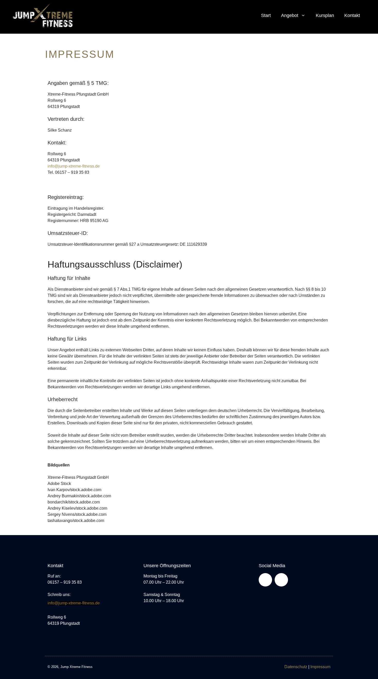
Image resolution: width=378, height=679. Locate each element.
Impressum (320, 667)
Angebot (289, 15)
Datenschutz (295, 667)
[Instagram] (281, 579)
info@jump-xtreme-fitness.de (74, 166)
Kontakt (352, 15)
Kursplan (325, 15)
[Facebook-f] (265, 579)
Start (266, 15)
